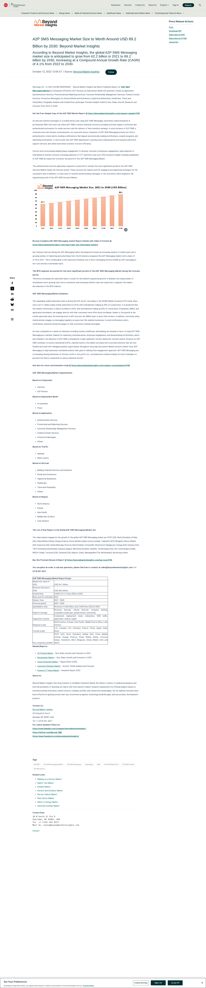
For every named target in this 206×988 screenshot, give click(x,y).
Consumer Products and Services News (37, 13)
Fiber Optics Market (45, 798)
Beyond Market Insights (86, 71)
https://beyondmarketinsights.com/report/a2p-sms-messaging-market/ (65, 245)
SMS (98, 764)
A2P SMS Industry (128, 764)
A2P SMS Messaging (74, 764)
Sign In (176, 5)
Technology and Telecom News (168, 13)
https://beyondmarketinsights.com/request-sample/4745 (114, 113)
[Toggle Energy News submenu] (72, 13)
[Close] (202, 982)
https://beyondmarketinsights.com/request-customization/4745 (100, 365)
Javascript (173, 42)
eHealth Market (44, 787)
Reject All (158, 983)
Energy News (64, 13)
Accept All (175, 983)
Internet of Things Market (48, 670)
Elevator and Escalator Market (50, 790)
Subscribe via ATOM (178, 38)
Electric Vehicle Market (47, 794)
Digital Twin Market (45, 783)
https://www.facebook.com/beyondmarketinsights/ (56, 736)
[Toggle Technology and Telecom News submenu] (183, 13)
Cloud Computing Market (47, 662)
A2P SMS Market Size (111, 764)
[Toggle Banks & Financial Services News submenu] (104, 13)
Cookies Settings (140, 983)
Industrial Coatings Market (48, 806)
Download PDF (175, 31)
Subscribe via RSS (177, 35)
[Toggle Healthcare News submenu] (123, 13)
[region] (103, 983)
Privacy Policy (88, 985)
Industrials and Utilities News (138, 13)
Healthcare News (114, 13)
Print (171, 27)
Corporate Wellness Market (48, 666)
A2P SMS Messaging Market (53, 764)
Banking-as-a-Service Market (49, 779)
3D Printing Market (45, 653)
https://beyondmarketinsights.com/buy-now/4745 (89, 560)
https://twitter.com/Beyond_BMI (47, 732)
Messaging (89, 764)
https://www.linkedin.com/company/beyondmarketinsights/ (59, 728)
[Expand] (126, 230)
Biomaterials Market (45, 657)
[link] (115, 5)
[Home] (14, 5)
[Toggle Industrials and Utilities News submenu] (152, 13)
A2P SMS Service (39, 769)
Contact (36, 831)
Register (188, 5)
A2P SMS (37, 764)
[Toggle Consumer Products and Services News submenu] (56, 13)
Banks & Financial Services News (88, 13)
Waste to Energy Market (47, 802)
